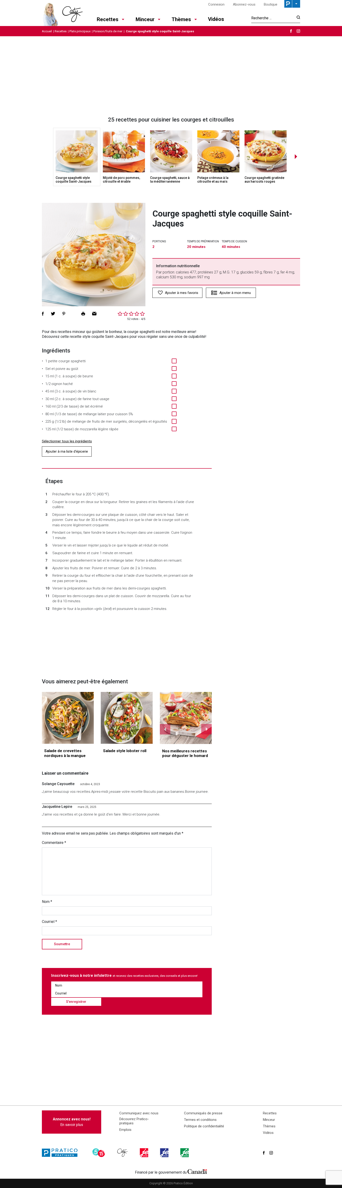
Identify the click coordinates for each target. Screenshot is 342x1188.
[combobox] (272, 17)
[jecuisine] (144, 1152)
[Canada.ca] (197, 1171)
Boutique (270, 4)
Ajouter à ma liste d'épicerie (67, 451)
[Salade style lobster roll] (127, 718)
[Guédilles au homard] (186, 718)
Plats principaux (80, 31)
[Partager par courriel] (94, 314)
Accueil (47, 31)
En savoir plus (72, 1122)
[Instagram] (298, 31)
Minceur (145, 19)
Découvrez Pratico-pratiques (134, 1121)
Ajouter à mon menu (235, 293)
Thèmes (181, 19)
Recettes (107, 19)
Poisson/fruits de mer (107, 31)
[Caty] (123, 1152)
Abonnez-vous (244, 4)
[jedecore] (164, 1152)
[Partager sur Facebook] (43, 314)
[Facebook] (291, 31)
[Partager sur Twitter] (53, 314)
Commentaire (54, 842)
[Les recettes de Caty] (62, 13)
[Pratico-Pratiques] (61, 1152)
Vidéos (216, 19)
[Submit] (297, 18)
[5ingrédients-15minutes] (99, 1152)
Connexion (216, 4)
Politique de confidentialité (204, 1126)
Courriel (49, 921)
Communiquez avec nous (138, 1113)
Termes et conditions (200, 1120)
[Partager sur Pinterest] (63, 314)
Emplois (125, 1130)
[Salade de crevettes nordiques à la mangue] (68, 718)
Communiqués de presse (203, 1113)
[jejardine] (185, 1152)
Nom (47, 901)
